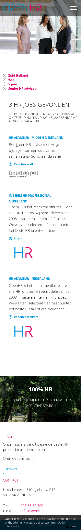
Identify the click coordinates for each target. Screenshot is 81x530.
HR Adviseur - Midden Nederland (36, 137)
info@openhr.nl (33, 510)
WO (11, 80)
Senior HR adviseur (23, 88)
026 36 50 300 (32, 505)
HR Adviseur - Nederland (29, 278)
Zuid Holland (18, 75)
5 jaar (12, 84)
